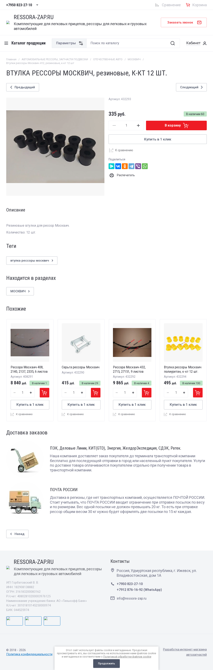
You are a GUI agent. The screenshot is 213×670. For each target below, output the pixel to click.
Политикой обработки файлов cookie (127, 656)
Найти (172, 43)
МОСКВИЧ (134, 59)
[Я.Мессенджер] (111, 166)
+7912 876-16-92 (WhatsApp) (139, 590)
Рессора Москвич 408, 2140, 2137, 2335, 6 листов (29, 369)
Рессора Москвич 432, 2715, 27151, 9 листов (129, 369)
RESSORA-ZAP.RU (34, 17)
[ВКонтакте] (118, 166)
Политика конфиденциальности (29, 654)
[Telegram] (131, 166)
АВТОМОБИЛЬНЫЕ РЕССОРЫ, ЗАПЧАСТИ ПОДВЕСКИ (55, 59)
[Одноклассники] (125, 166)
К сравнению (124, 150)
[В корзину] (44, 392)
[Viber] (138, 166)
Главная (11, 59)
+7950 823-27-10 (19, 5)
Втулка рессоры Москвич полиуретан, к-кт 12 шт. (182, 369)
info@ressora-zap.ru (131, 598)
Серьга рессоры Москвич (80, 367)
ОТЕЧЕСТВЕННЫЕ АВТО (108, 59)
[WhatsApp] (145, 166)
